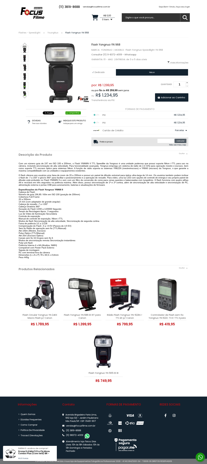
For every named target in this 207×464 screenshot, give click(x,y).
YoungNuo (52, 32)
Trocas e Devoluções (30, 435)
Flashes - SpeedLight (29, 32)
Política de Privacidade (31, 430)
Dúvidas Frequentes (30, 419)
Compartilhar (74, 113)
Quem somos (26, 414)
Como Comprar (27, 424)
